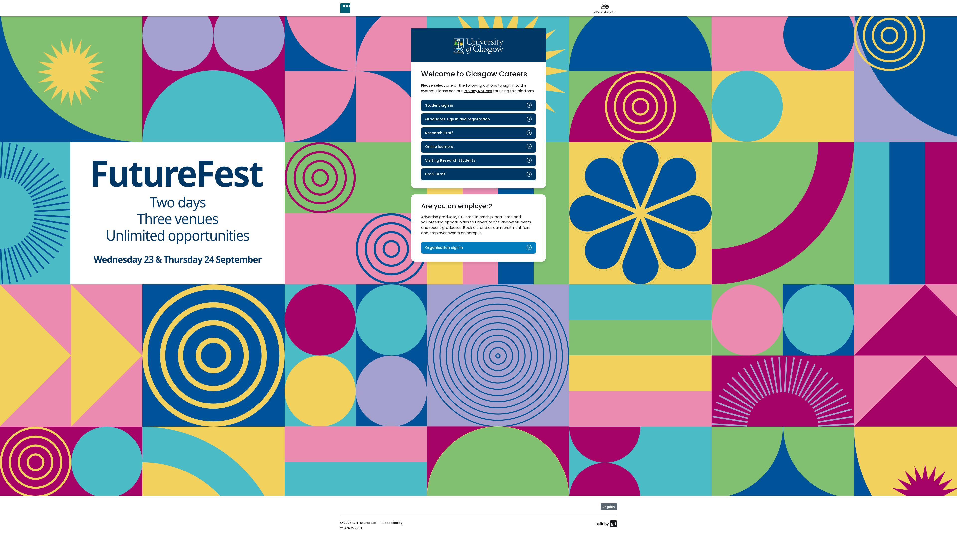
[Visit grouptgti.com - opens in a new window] (606, 523)
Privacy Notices (478, 90)
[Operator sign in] (605, 6)
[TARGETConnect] (345, 8)
